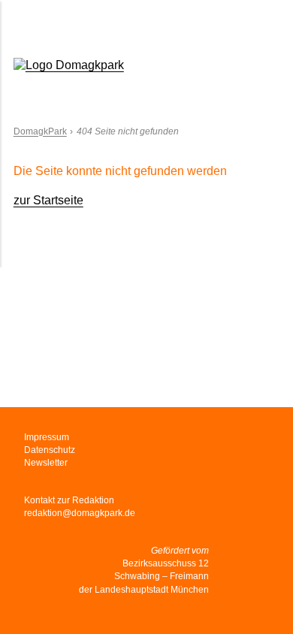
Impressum (46, 437)
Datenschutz (49, 450)
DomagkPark (40, 131)
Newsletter (46, 462)
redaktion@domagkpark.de (79, 513)
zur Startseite (48, 200)
